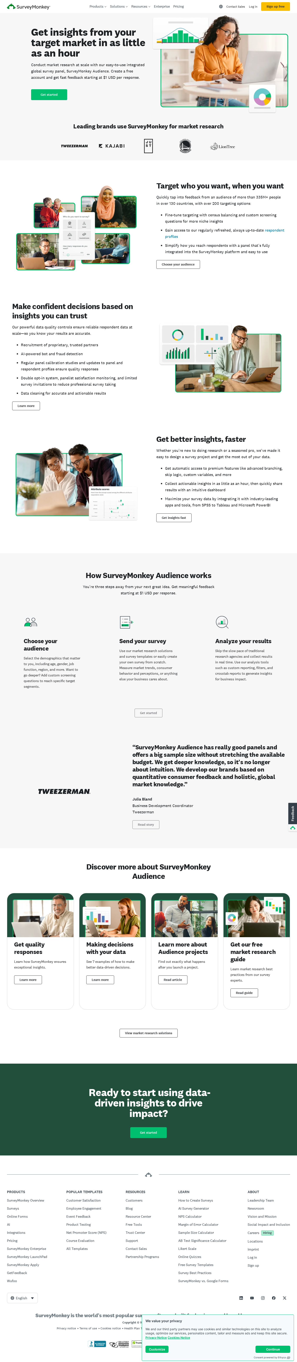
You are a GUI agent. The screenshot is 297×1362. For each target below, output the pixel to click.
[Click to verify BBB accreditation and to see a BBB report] (97, 1346)
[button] (292, 817)
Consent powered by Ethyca (270, 1357)
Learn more (26, 406)
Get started (49, 94)
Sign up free (276, 6)
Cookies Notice (179, 1337)
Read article (173, 980)
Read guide (244, 993)
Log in (253, 6)
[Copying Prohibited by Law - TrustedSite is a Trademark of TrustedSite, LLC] (140, 1346)
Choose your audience (178, 264)
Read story (146, 824)
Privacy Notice (156, 1337)
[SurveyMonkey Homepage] (28, 7)
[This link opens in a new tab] (241, 1298)
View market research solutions (148, 1033)
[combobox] (22, 1298)
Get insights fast (174, 518)
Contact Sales (235, 6)
